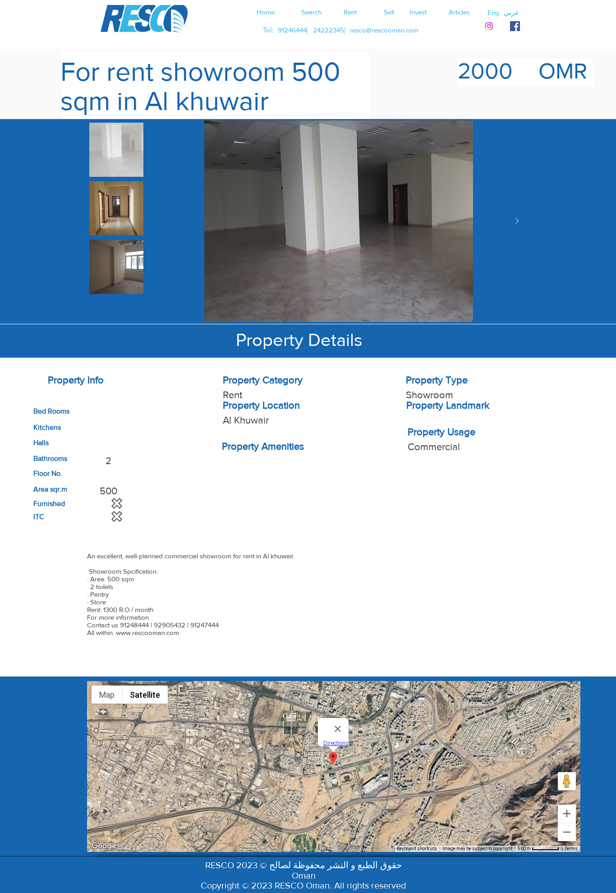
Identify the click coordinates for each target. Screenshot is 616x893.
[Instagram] (489, 26)
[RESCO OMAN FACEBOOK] (515, 26)
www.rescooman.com (147, 632)
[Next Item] (517, 221)
